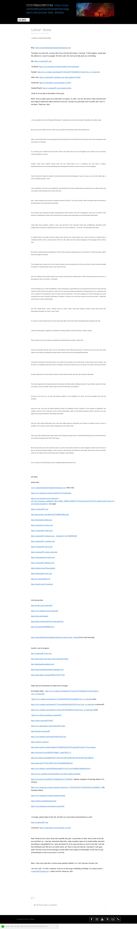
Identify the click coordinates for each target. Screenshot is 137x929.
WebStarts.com (42, 926)
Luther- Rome (41, 30)
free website (15, 926)
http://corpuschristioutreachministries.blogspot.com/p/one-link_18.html (47, 9)
